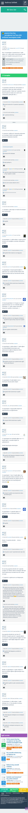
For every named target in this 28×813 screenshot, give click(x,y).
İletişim (2, 793)
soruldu (7, 49)
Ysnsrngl (8, 757)
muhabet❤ (9, 749)
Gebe (22, 793)
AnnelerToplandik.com (5, 795)
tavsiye (20, 747)
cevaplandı (24, 84)
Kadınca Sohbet (11, 2)
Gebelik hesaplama (16, 793)
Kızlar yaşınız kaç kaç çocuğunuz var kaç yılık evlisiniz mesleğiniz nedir (14, 740)
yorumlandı (16, 112)
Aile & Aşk (15, 756)
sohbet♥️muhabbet (14, 747)
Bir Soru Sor (11, 10)
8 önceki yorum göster (8, 146)
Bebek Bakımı (8, 793)
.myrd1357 (9, 745)
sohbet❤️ (17, 783)
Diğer (9, 48)
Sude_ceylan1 (9, 769)
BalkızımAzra (9, 781)
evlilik (8, 747)
